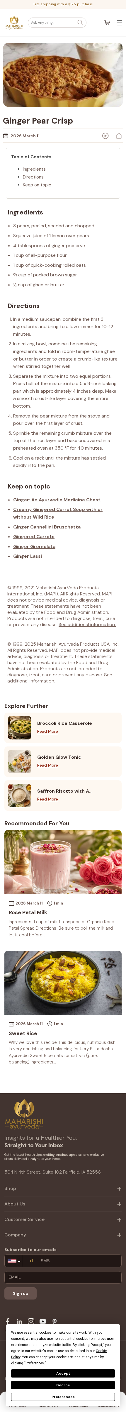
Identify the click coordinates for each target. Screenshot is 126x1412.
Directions (33, 177)
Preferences (63, 1396)
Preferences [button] (34, 1363)
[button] (57, 23)
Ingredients (34, 169)
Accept (63, 1373)
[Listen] (105, 136)
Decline (63, 1385)
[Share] (119, 136)
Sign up (20, 1293)
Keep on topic (37, 185)
